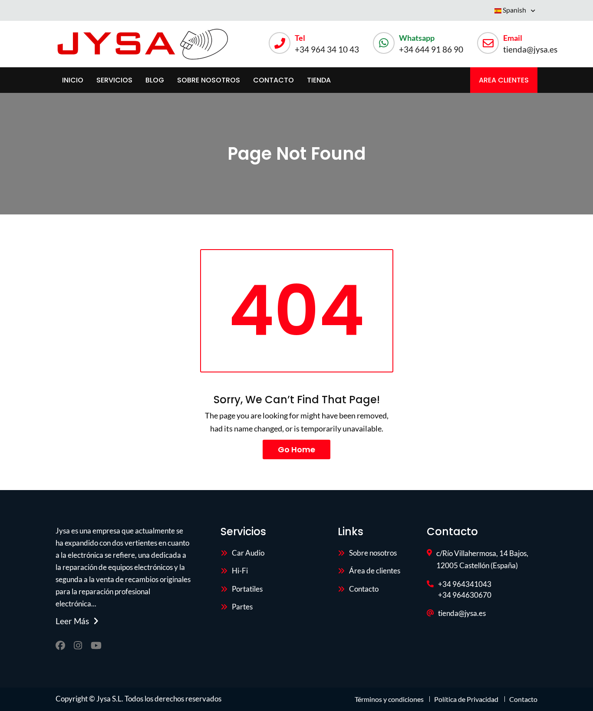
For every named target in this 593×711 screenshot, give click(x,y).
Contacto (273, 80)
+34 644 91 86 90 (431, 49)
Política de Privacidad (466, 699)
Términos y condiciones (390, 699)
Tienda (319, 80)
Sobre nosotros (208, 80)
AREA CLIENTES (504, 80)
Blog (154, 80)
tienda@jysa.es (530, 49)
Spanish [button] (514, 10)
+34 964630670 (464, 594)
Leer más (72, 621)
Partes (242, 606)
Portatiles (247, 588)
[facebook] (60, 646)
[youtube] (96, 646)
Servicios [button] (114, 80)
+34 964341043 (464, 584)
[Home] (142, 44)
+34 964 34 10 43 (327, 49)
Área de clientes (374, 570)
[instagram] (78, 646)
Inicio (72, 80)
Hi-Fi (240, 570)
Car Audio (248, 552)
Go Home (296, 449)
